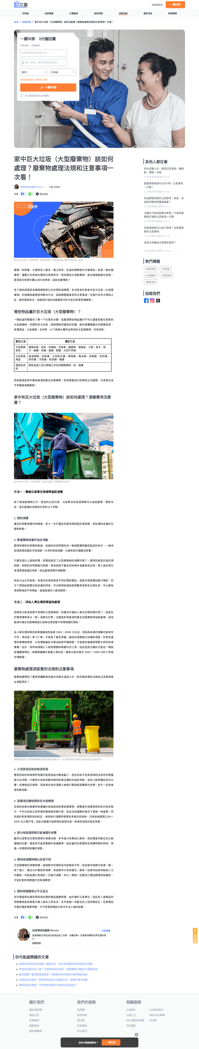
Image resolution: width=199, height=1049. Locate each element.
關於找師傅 (35, 1010)
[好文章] (21, 4)
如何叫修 (82, 1015)
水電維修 (73, 13)
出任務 (153, 1020)
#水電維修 (151, 275)
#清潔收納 (166, 275)
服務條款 (34, 1025)
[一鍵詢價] (195, 942)
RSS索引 (82, 1031)
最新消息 (147, 13)
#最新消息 (151, 282)
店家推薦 (49, 13)
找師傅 (81, 1010)
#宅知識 (165, 269)
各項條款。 (45, 95)
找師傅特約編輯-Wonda (31, 187)
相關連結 (36, 943)
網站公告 (34, 1015)
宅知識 (25, 13)
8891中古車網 (157, 1015)
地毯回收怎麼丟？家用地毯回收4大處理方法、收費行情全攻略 (53, 979)
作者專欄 (106, 930)
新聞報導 (172, 13)
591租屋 (130, 1025)
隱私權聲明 (35, 1031)
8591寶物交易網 (135, 1020)
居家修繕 (98, 13)
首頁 (16, 22)
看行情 (81, 1020)
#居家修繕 (151, 269)
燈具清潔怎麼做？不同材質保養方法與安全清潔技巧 (47, 985)
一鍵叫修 (175, 4)
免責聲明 (34, 1020)
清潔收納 (123, 13)
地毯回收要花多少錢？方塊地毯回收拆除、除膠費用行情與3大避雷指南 (58, 969)
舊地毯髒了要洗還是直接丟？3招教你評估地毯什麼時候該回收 (53, 974)
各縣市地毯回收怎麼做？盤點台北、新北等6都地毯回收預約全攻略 (56, 964)
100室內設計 (156, 1010)
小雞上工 (131, 1015)
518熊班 (130, 1010)
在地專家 (82, 1025)
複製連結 (43, 194)
